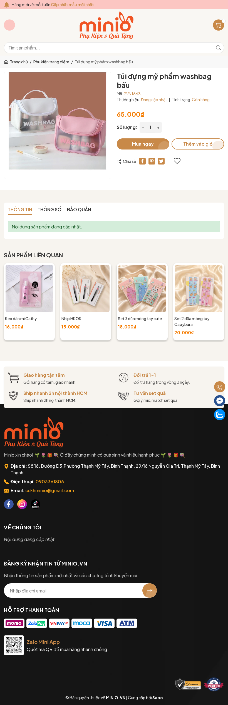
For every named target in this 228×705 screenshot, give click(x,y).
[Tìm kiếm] (218, 48)
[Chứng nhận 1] (188, 684)
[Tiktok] (35, 504)
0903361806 (50, 481)
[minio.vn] (107, 25)
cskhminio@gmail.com (49, 490)
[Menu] (9, 25)
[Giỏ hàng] (218, 25)
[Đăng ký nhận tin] (149, 590)
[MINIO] (34, 432)
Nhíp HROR (71, 318)
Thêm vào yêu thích (178, 161)
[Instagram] (22, 504)
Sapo (157, 697)
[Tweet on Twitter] (161, 161)
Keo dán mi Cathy (21, 318)
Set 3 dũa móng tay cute (140, 318)
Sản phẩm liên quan (33, 254)
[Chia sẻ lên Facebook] (142, 161)
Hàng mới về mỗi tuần (53, 4)
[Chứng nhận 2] (214, 684)
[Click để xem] (57, 125)
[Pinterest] (151, 161)
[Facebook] (9, 504)
